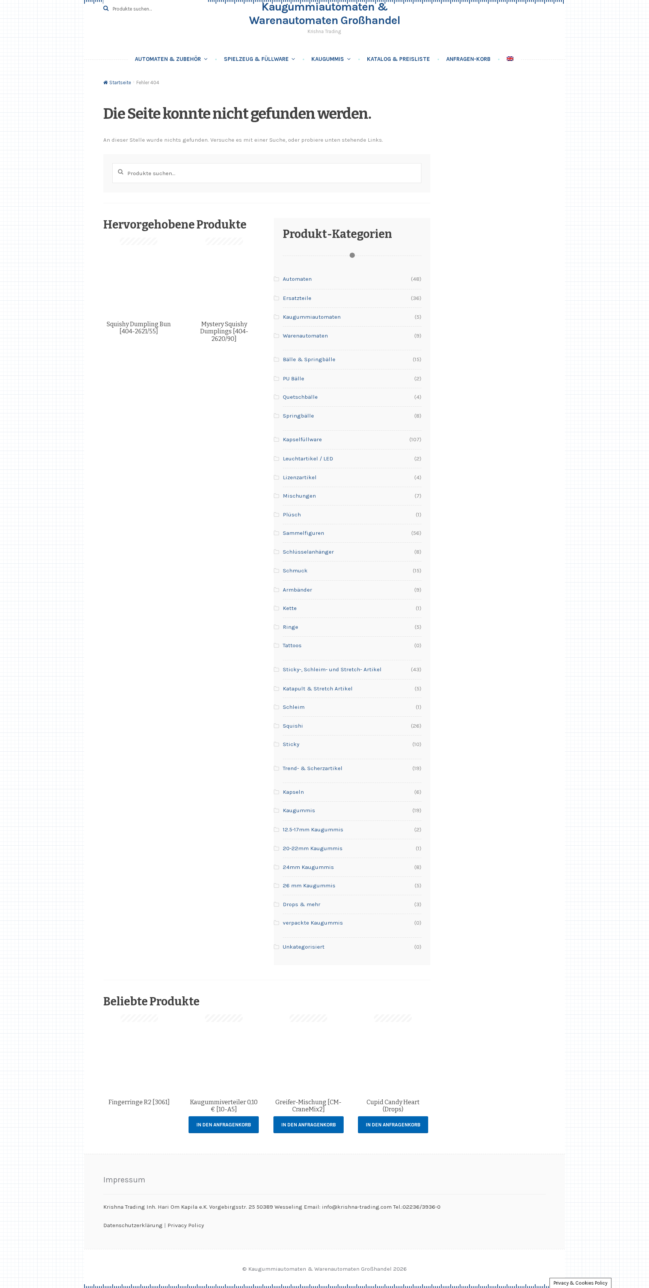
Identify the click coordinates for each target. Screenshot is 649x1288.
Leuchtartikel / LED (308, 458)
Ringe (290, 627)
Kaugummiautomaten (312, 316)
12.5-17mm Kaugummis (313, 829)
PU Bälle (293, 378)
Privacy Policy (186, 1225)
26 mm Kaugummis (309, 885)
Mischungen (299, 495)
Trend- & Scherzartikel (313, 768)
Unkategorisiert (303, 946)
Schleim (294, 707)
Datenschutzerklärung (133, 1225)
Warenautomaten (305, 335)
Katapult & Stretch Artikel (318, 688)
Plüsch (292, 514)
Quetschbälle (300, 397)
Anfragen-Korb (468, 59)
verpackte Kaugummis (313, 922)
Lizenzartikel (300, 477)
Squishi (293, 725)
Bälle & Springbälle (309, 359)
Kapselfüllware (302, 439)
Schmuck (295, 570)
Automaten (297, 278)
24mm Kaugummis (308, 867)
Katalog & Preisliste (398, 59)
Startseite (120, 82)
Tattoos (292, 645)
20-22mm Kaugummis (313, 848)
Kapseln (293, 792)
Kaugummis (327, 59)
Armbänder (297, 589)
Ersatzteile (297, 298)
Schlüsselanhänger (308, 551)
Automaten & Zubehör (168, 59)
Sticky (291, 744)
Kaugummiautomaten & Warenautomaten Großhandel (324, 13)
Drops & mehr (301, 904)
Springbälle (298, 415)
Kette (290, 608)
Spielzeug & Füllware (256, 59)
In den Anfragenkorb (223, 1125)
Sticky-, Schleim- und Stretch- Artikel (332, 669)
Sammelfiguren (303, 533)
